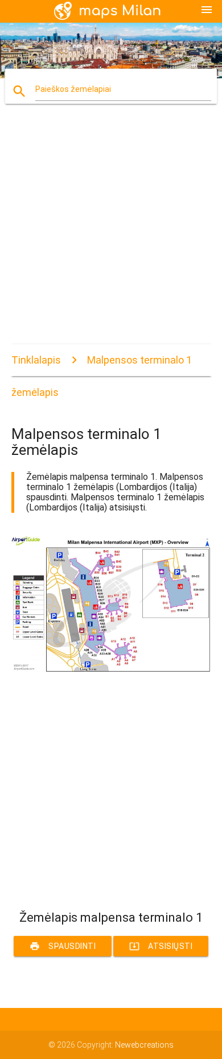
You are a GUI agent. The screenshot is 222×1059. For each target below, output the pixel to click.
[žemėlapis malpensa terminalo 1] (111, 669)
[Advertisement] (111, 233)
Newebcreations (144, 1044)
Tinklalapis (36, 360)
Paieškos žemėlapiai (73, 89)
